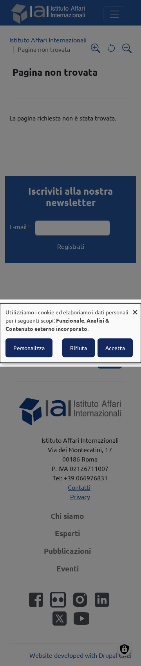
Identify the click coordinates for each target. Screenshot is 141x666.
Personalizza (29, 347)
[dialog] (70, 333)
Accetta (115, 347)
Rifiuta (78, 347)
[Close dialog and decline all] (135, 308)
